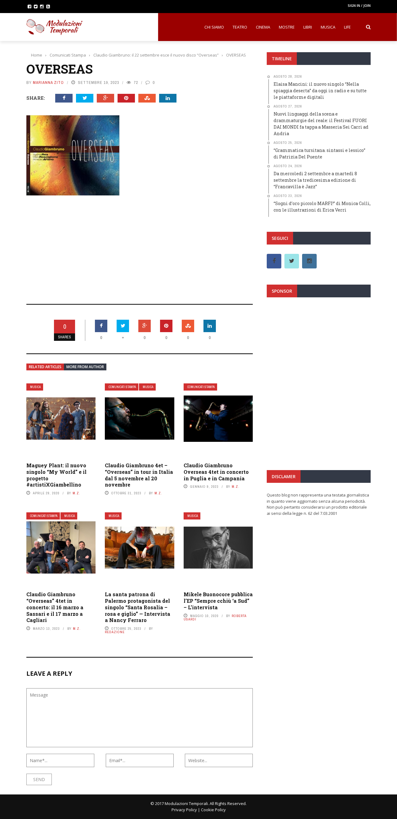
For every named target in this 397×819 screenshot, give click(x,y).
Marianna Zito (48, 82)
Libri (307, 27)
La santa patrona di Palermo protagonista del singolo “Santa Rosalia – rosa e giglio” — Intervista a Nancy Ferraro (137, 607)
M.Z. (76, 493)
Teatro (240, 27)
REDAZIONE (115, 632)
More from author (85, 366)
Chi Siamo (214, 27)
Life (347, 27)
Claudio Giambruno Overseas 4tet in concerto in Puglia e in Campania (216, 472)
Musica (328, 27)
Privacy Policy (184, 809)
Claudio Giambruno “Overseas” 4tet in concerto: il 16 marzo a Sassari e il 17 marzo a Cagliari (54, 607)
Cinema (263, 27)
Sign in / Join (359, 5)
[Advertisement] (139, 245)
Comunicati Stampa (122, 387)
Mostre (287, 27)
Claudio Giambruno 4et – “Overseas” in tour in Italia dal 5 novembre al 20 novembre (139, 475)
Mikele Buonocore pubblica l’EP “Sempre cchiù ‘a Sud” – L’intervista (218, 601)
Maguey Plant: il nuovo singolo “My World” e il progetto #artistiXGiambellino (56, 475)
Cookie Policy (213, 809)
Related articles (45, 366)
